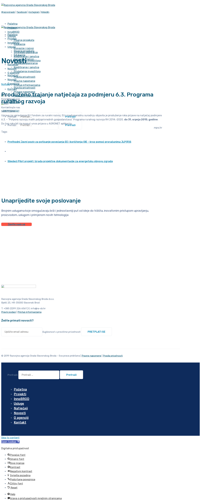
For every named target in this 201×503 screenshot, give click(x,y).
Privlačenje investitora (27, 71)
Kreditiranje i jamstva (26, 56)
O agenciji (13, 83)
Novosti (5, 84)
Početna (20, 389)
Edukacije (19, 44)
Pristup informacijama (27, 85)
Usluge (12, 46)
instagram (34, 12)
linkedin (45, 12)
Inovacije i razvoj (24, 48)
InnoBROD (21, 399)
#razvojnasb (8, 12)
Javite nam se (16, 224)
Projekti (20, 394)
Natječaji (21, 408)
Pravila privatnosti (24, 76)
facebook (22, 12)
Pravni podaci (8, 312)
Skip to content (10, 437)
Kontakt (12, 89)
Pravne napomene (24, 81)
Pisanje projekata (24, 40)
